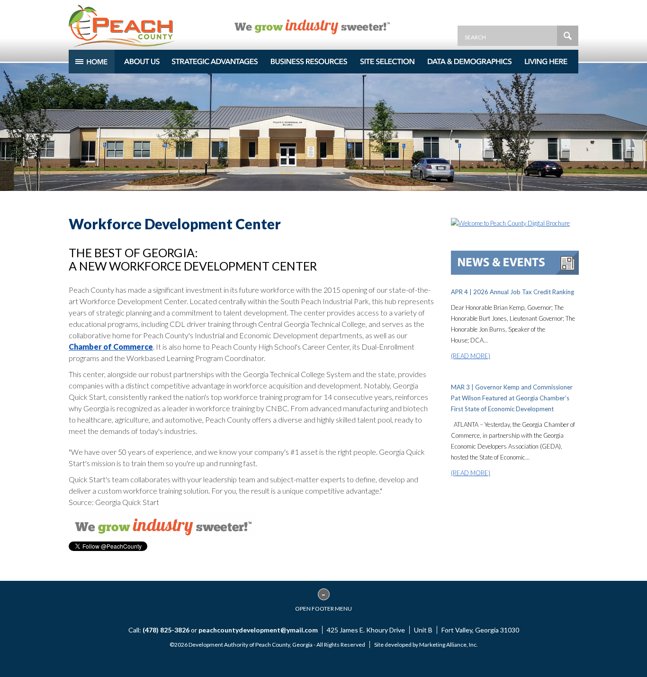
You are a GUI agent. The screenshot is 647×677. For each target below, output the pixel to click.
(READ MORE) (470, 356)
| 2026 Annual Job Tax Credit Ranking (512, 292)
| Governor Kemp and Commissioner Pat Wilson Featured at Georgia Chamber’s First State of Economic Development (512, 398)
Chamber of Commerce (111, 346)
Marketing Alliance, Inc (447, 644)
